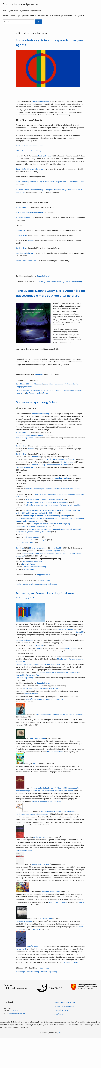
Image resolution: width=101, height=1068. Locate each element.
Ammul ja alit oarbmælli (58, 902)
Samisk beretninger (40, 837)
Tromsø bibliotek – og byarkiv (66, 672)
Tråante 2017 (79, 632)
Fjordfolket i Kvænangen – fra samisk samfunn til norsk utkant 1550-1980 (52, 489)
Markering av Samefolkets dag (34, 567)
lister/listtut (58, 1014)
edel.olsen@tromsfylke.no (18, 1013)
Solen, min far (36, 929)
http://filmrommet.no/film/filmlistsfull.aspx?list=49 (42, 688)
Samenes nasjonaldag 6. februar (39, 402)
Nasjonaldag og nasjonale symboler (29, 212)
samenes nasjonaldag (40, 101)
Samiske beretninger (24, 850)
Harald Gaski (21, 949)
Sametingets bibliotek (45, 672)
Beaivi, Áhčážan (44, 156)
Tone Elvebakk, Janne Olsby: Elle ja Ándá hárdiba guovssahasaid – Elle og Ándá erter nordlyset (50, 293)
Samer (34, 764)
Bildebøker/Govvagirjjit (34, 384)
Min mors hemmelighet (38, 548)
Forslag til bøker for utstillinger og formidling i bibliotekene (38, 664)
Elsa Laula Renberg (26, 390)
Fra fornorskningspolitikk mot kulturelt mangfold (44, 500)
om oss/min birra (61, 1010)
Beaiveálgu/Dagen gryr (32, 537)
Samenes (36, 788)
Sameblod (20, 548)
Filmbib (31, 240)
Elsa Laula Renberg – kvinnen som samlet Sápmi (49, 465)
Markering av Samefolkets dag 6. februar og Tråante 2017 (47, 595)
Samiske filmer (21, 235)
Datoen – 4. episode (52, 551)
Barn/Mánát (20, 384)
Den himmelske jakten (25, 253)
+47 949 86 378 (15, 1011)
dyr (17, 390)
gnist (59, 1032)
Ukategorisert (44, 282)
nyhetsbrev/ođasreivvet (64, 1006)
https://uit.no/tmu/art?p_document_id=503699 (44, 699)
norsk (52, 390)
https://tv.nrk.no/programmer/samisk (59, 459)
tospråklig (39, 393)
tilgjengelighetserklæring (64, 1002)
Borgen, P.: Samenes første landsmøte (46, 801)
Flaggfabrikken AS (43, 276)
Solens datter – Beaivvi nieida (27, 261)
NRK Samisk (20, 230)
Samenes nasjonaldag (24, 217)
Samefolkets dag (22, 207)
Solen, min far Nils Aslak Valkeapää (29, 169)
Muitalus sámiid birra (55, 752)
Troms (45, 393)
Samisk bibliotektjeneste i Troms (28, 675)
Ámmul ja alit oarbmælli (51, 891)
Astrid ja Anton (27, 543)
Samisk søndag (70, 648)
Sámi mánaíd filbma (31, 694)
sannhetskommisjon (60, 478)
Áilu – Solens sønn (67, 462)
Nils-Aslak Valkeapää (24, 921)
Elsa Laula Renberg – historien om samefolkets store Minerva (59, 714)
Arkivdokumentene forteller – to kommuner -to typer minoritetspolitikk (53, 505)
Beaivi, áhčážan (46, 919)
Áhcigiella (43, 540)
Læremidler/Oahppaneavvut (55, 384)
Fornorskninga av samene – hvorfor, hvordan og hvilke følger (46, 516)
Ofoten (57, 390)
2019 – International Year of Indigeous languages (34, 151)
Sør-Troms (30, 393)
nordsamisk (45, 390)
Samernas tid (36, 457)
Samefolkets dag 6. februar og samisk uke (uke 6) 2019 (49, 42)
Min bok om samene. (38, 738)
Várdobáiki (39, 375)
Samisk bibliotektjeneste (20, 4)
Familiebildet (58, 548)
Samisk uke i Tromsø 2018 (32, 561)
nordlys (37, 390)
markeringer (20, 584)
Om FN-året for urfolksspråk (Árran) (29, 146)
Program (39, 645)
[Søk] (38, 21)
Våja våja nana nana (34, 946)
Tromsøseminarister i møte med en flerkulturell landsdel (47, 502)
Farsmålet (29, 540)
